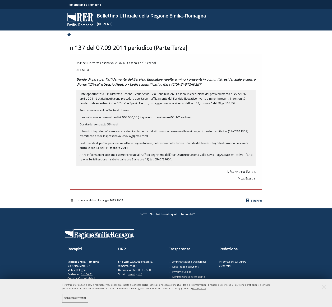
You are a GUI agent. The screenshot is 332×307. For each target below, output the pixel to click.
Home (69, 34)
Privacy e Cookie (181, 272)
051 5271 (87, 274)
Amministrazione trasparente (189, 262)
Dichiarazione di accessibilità (188, 277)
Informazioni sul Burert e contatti (232, 264)
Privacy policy (199, 288)
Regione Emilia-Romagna (84, 4)
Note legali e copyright (185, 267)
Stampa (256, 200)
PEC (140, 274)
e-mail (131, 274)
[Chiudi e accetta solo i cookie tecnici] (323, 287)
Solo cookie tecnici (75, 298)
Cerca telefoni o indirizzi (81, 278)
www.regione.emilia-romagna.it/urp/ (136, 264)
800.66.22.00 (144, 270)
